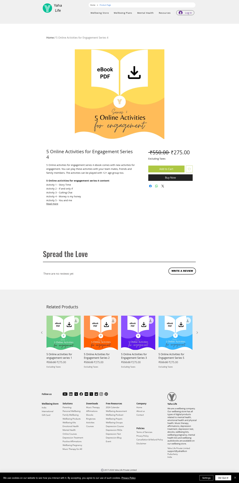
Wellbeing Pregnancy (72, 445)
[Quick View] (63, 333)
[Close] (235, 477)
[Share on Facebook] (150, 186)
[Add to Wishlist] (189, 169)
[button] (123, 13)
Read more (52, 203)
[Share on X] (163, 186)
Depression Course (115, 426)
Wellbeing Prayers (114, 419)
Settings (206, 477)
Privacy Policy (128, 477)
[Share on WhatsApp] (157, 186)
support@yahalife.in (177, 451)
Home (50, 37)
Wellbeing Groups (114, 422)
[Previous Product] (42, 333)
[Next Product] (197, 333)
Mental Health (69, 430)
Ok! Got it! (223, 477)
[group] (119, 343)
